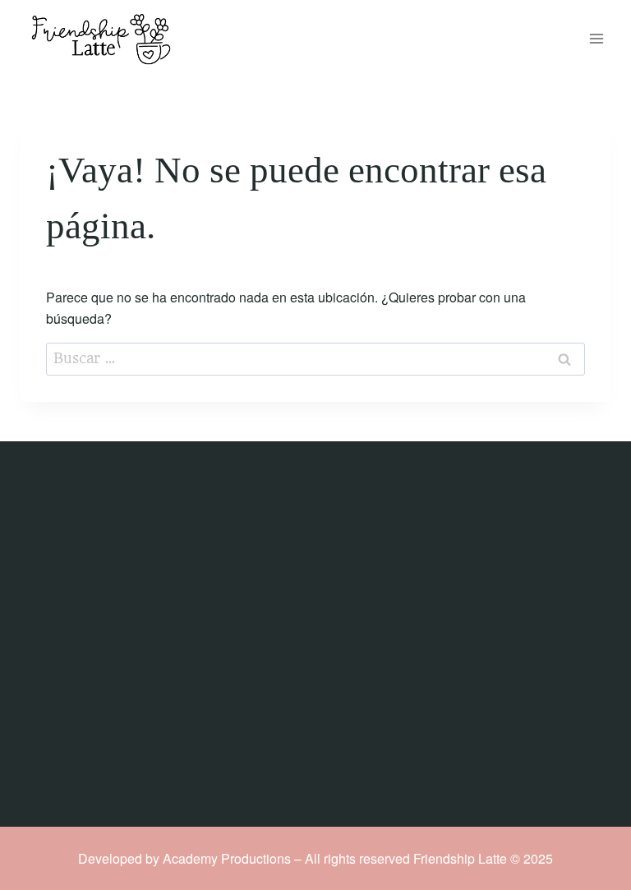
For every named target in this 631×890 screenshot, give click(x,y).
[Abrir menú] (596, 39)
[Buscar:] (315, 357)
